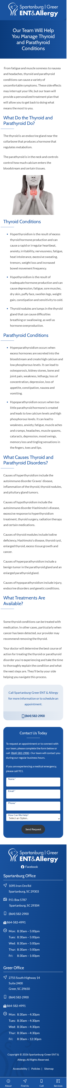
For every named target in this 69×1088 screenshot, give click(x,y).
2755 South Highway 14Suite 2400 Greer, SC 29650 (24, 983)
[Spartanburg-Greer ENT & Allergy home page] (33, 9)
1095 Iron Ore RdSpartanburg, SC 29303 (24, 888)
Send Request (33, 829)
